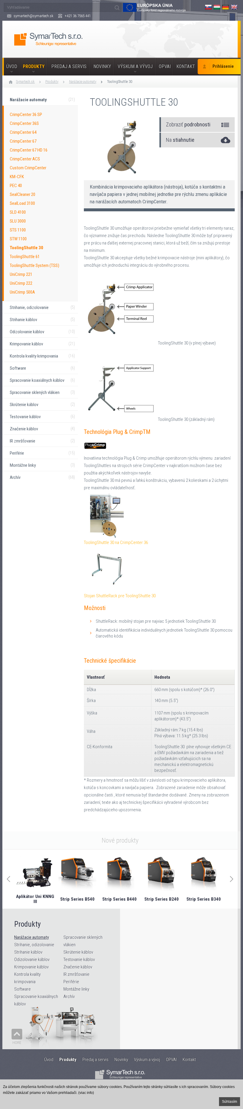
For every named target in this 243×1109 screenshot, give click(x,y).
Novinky (102, 66)
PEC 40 (16, 185)
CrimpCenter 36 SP (26, 114)
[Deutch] (225, 7)
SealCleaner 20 (22, 194)
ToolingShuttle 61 (25, 256)
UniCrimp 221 (21, 274)
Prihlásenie (223, 66)
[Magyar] (216, 7)
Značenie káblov (77, 967)
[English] (234, 7)
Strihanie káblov (28, 952)
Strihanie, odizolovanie (34, 944)
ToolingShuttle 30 (119, 82)
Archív (69, 996)
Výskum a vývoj (135, 66)
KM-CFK (17, 176)
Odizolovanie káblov (31, 959)
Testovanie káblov (79, 959)
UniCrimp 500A (22, 292)
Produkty (33, 66)
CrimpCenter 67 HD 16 (28, 150)
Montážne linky (76, 989)
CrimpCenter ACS (25, 159)
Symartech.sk (25, 82)
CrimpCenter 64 (23, 132)
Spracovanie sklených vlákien (83, 941)
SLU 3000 (18, 221)
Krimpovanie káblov (31, 967)
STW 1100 (18, 239)
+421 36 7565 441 (78, 16)
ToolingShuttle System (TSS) (34, 265)
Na (180, 140)
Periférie (71, 981)
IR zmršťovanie (76, 974)
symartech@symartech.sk (33, 16)
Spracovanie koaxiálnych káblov (36, 1000)
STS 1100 (18, 230)
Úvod (11, 66)
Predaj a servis (69, 66)
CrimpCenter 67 (23, 141)
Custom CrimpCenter (28, 167)
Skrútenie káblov (78, 952)
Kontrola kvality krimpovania (27, 978)
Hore (16, 1042)
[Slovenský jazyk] (208, 7)
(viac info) (86, 1093)
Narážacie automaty (82, 82)
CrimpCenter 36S (24, 123)
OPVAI (165, 66)
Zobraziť (188, 124)
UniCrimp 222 (21, 283)
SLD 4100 (18, 212)
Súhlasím (229, 1102)
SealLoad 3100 (22, 203)
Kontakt (185, 66)
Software (22, 989)
